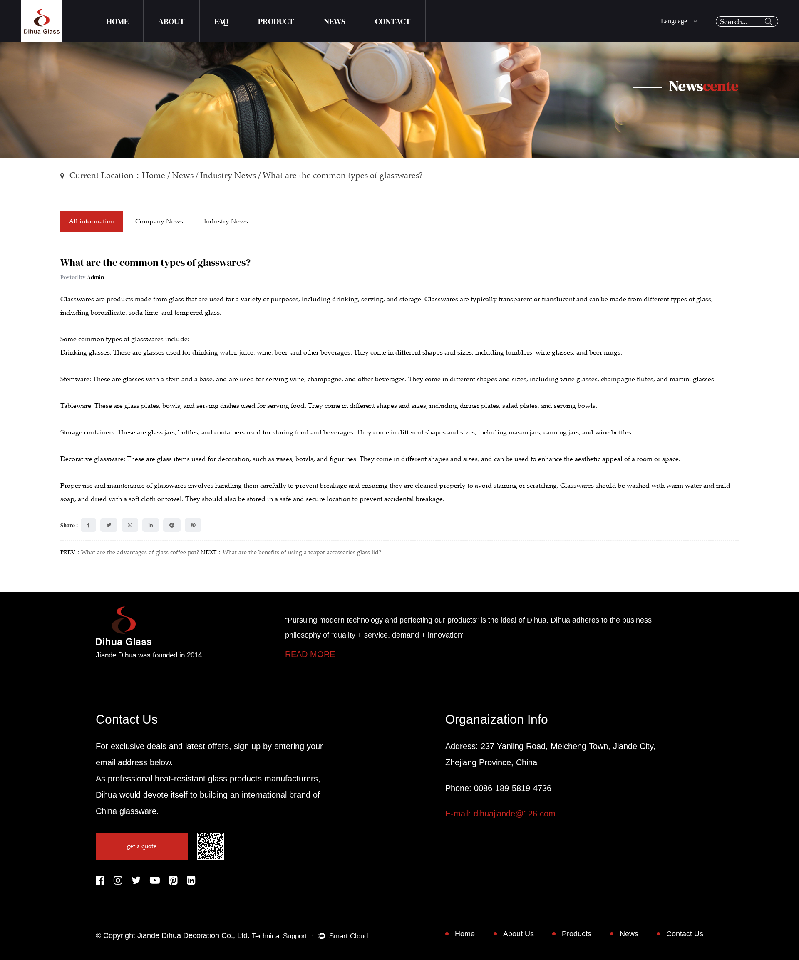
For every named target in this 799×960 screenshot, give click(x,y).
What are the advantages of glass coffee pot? (140, 552)
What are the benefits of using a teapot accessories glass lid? (302, 552)
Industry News (228, 175)
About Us (518, 934)
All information (91, 221)
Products (576, 934)
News (334, 21)
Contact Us (684, 934)
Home (117, 21)
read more (310, 654)
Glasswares (77, 299)
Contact (393, 21)
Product (276, 21)
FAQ (221, 21)
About (171, 21)
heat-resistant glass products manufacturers (236, 778)
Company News (159, 221)
